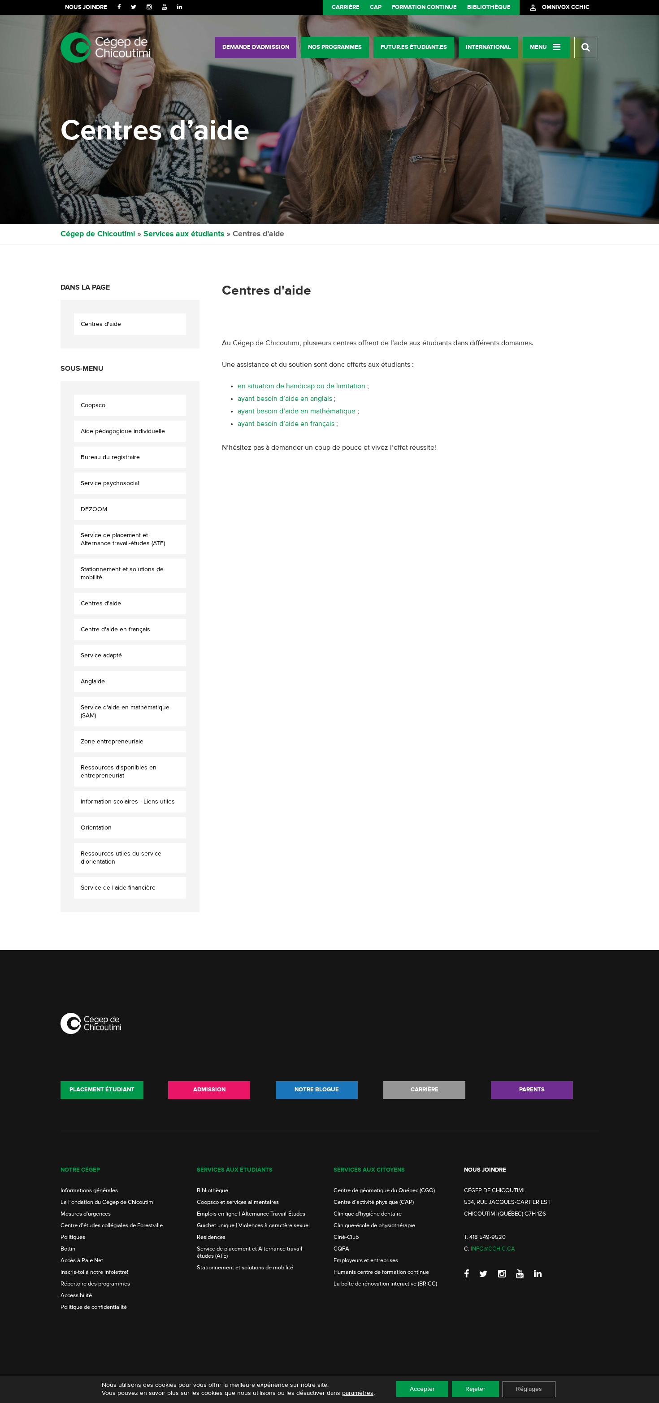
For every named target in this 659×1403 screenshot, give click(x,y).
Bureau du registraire (110, 457)
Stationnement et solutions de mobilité (122, 573)
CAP (376, 7)
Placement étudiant (101, 1090)
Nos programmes (335, 47)
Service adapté (101, 655)
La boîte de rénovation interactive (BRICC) (385, 1284)
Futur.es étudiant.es (414, 47)
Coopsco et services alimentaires (238, 1202)
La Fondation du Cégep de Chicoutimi (108, 1202)
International (488, 47)
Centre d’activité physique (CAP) (374, 1202)
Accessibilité (76, 1296)
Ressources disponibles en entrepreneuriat (118, 771)
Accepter (422, 1389)
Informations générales (89, 1191)
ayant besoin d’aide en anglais (285, 399)
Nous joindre (86, 7)
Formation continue (424, 7)
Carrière (346, 7)
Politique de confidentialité (94, 1307)
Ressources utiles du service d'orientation (121, 858)
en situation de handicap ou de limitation (302, 386)
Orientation (96, 828)
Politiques (73, 1237)
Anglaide (93, 681)
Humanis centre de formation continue (381, 1272)
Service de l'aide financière (118, 888)
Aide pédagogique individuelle (123, 431)
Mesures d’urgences (86, 1214)
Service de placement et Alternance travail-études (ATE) (123, 539)
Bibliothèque (489, 7)
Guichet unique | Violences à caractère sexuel (253, 1226)
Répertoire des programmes (95, 1284)
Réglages (529, 1389)
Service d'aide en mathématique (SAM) (125, 711)
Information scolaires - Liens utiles (128, 802)
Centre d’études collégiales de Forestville (112, 1226)
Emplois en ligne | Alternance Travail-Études (251, 1214)
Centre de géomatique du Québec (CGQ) (384, 1191)
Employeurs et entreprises (366, 1261)
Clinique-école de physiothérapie (374, 1226)
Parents (532, 1090)
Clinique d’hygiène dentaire (368, 1214)
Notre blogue (317, 1090)
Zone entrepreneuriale (112, 741)
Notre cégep (80, 1170)
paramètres (357, 1393)
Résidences (211, 1237)
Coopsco (93, 405)
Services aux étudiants (183, 234)
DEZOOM (94, 509)
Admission (209, 1090)
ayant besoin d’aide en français (286, 424)
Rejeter (475, 1389)
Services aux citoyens (369, 1170)
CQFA (341, 1249)
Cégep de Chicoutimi (98, 234)
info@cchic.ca (493, 1249)
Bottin (68, 1249)
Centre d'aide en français (115, 629)
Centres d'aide (101, 324)
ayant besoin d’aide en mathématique (297, 411)
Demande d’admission (255, 47)
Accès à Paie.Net (82, 1261)
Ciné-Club (346, 1237)
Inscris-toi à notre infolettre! (94, 1272)
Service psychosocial (110, 483)
